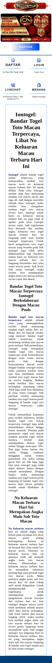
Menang (39, 89)
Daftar (26, 46)
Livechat (13, 89)
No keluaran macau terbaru (26, 528)
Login (39, 65)
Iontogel (13, 174)
